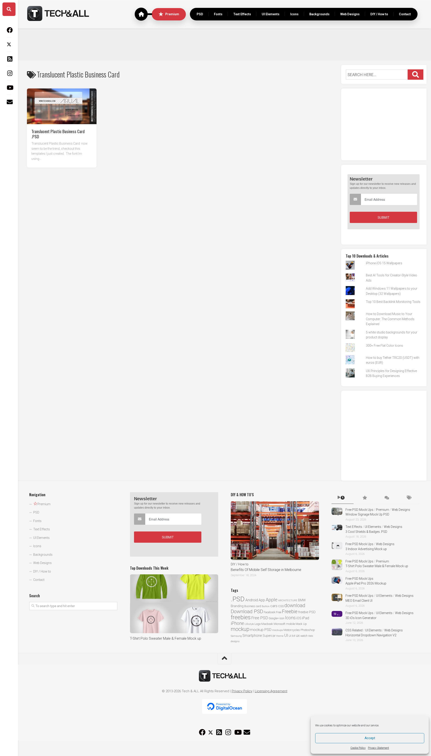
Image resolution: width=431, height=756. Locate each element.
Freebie (289, 611)
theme (280, 636)
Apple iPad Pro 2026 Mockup (365, 583)
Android (251, 600)
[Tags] (409, 498)
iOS (298, 618)
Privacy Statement (378, 747)
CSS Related (354, 630)
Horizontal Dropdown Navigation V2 (370, 635)
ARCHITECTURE (287, 600)
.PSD (238, 599)
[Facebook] (8, 30)
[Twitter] (8, 44)
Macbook (267, 624)
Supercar (269, 635)
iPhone (237, 623)
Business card (252, 606)
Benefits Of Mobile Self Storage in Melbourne (266, 570)
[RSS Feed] (8, 59)
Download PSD (247, 611)
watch (304, 635)
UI (286, 635)
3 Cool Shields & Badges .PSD (366, 531)
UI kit (292, 635)
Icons (294, 14)
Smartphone (252, 635)
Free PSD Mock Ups (359, 509)
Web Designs (350, 14)
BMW (302, 600)
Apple (271, 599)
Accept (370, 738)
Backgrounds (319, 14)
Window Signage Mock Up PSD (367, 514)
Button (266, 606)
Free (278, 612)
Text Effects (242, 14)
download (294, 605)
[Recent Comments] (387, 498)
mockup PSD (260, 629)
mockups (277, 630)
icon (281, 618)
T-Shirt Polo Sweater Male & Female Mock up (165, 638)
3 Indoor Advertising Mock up (366, 549)
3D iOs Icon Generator (360, 618)
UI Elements (270, 14)
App (262, 600)
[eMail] (8, 102)
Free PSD (259, 617)
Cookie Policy (358, 747)
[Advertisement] (224, 44)
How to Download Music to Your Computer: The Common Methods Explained (390, 319)
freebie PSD (307, 612)
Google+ (274, 618)
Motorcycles (292, 630)
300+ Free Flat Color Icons (384, 345)
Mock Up (301, 624)
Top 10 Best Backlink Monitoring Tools (393, 302)
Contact (405, 14)
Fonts (218, 14)
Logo (258, 624)
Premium (172, 14)
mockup (240, 629)
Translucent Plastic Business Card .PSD (58, 133)
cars (273, 606)
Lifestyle (249, 624)
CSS (281, 606)
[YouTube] (8, 87)
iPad (305, 618)
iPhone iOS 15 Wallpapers (384, 263)
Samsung (236, 636)
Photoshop (308, 630)
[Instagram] (8, 73)
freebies (241, 617)
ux (298, 635)
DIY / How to (379, 14)
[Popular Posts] (365, 498)
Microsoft (279, 624)
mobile (290, 624)
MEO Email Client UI (358, 600)
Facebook (269, 612)
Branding (237, 606)
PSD (200, 14)
